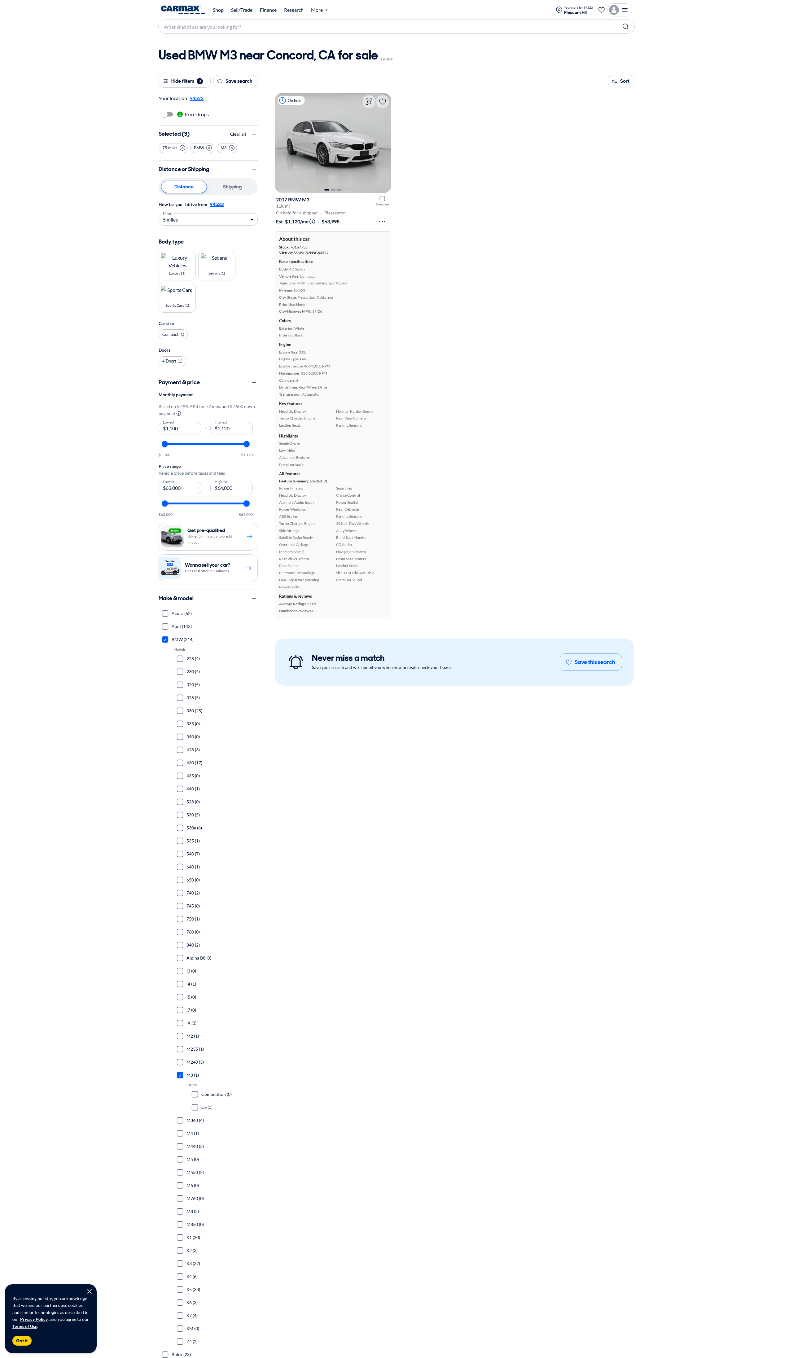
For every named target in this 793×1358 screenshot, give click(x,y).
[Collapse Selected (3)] (254, 134)
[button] (173, 148)
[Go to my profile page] (620, 10)
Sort (624, 81)
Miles (167, 213)
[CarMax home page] (183, 10)
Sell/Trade (241, 10)
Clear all (238, 134)
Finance (268, 10)
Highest (221, 422)
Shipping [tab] (232, 186)
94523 (217, 204)
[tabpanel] (208, 213)
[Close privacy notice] (89, 1291)
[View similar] (369, 101)
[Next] (383, 143)
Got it (22, 1340)
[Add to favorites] (382, 101)
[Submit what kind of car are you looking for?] (625, 26)
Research (294, 10)
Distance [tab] (184, 186)
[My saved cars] (601, 10)
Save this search (595, 662)
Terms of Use (24, 1326)
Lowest (169, 422)
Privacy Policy (34, 1319)
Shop (218, 10)
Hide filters (186, 81)
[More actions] (382, 221)
